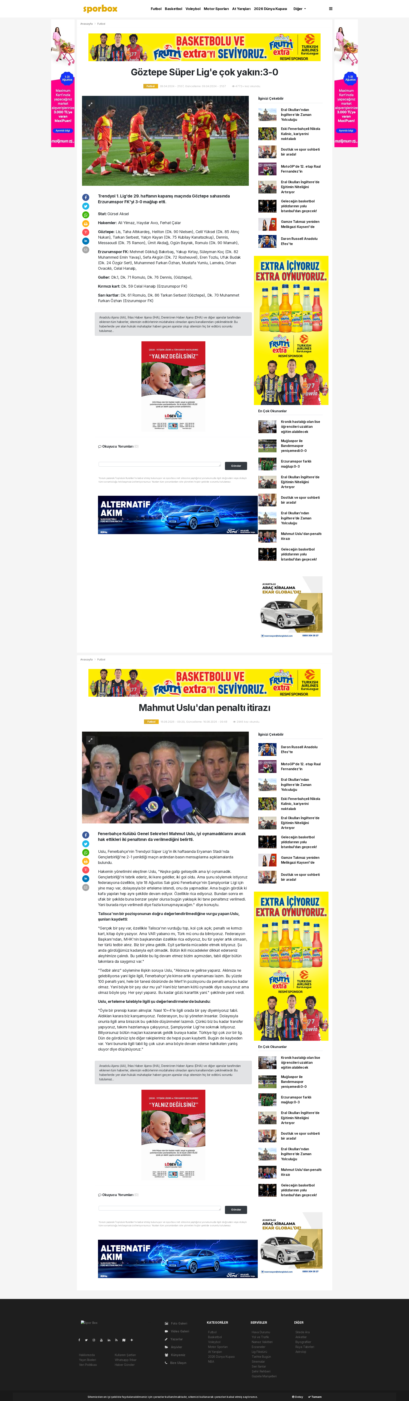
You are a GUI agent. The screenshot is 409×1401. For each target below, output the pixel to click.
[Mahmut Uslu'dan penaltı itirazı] (165, 777)
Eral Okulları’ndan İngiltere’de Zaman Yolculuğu (296, 115)
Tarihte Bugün (261, 1356)
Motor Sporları (216, 9)
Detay (298, 1396)
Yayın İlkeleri (87, 1360)
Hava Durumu (261, 1332)
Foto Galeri (178, 1323)
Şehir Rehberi (261, 1371)
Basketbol (173, 9)
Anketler (301, 1337)
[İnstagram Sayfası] (96, 1340)
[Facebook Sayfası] (81, 1340)
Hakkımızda (87, 1355)
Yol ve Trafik (260, 1337)
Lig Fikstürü (259, 1351)
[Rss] (118, 1340)
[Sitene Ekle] (133, 1340)
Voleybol (193, 9)
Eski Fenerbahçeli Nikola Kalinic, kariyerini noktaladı (300, 134)
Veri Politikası (88, 1364)
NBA (211, 1361)
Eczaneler (258, 1347)
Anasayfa (87, 23)
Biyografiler (303, 1342)
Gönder (236, 465)
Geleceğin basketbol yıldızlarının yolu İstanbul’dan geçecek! (299, 206)
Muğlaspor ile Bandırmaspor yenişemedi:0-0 (294, 446)
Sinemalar (258, 1361)
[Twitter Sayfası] (88, 1340)
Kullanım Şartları (125, 1355)
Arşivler (176, 1347)
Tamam (316, 1396)
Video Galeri (179, 1331)
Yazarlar (176, 1339)
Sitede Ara (302, 1332)
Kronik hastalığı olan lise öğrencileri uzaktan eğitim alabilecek (300, 427)
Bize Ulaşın (177, 1363)
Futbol (156, 9)
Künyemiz (177, 1355)
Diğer (298, 9)
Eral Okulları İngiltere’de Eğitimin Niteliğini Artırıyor (300, 187)
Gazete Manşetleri (264, 1376)
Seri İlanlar (259, 1366)
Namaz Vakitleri (262, 1342)
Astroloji (300, 1351)
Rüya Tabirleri (304, 1347)
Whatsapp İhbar (126, 1360)
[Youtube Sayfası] (103, 1340)
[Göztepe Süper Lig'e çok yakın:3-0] (165, 140)
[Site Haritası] (125, 1340)
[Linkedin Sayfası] (111, 1340)
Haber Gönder (125, 1364)
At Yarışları (241, 9)
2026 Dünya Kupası (270, 9)
